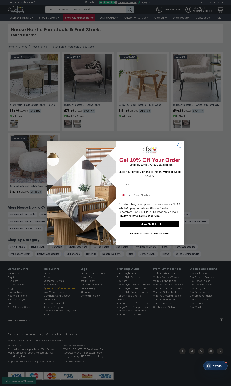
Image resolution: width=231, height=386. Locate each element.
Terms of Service (149, 216)
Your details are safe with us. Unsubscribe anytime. (150, 233)
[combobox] (125, 195)
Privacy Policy (127, 216)
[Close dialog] (180, 145)
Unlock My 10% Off (150, 224)
